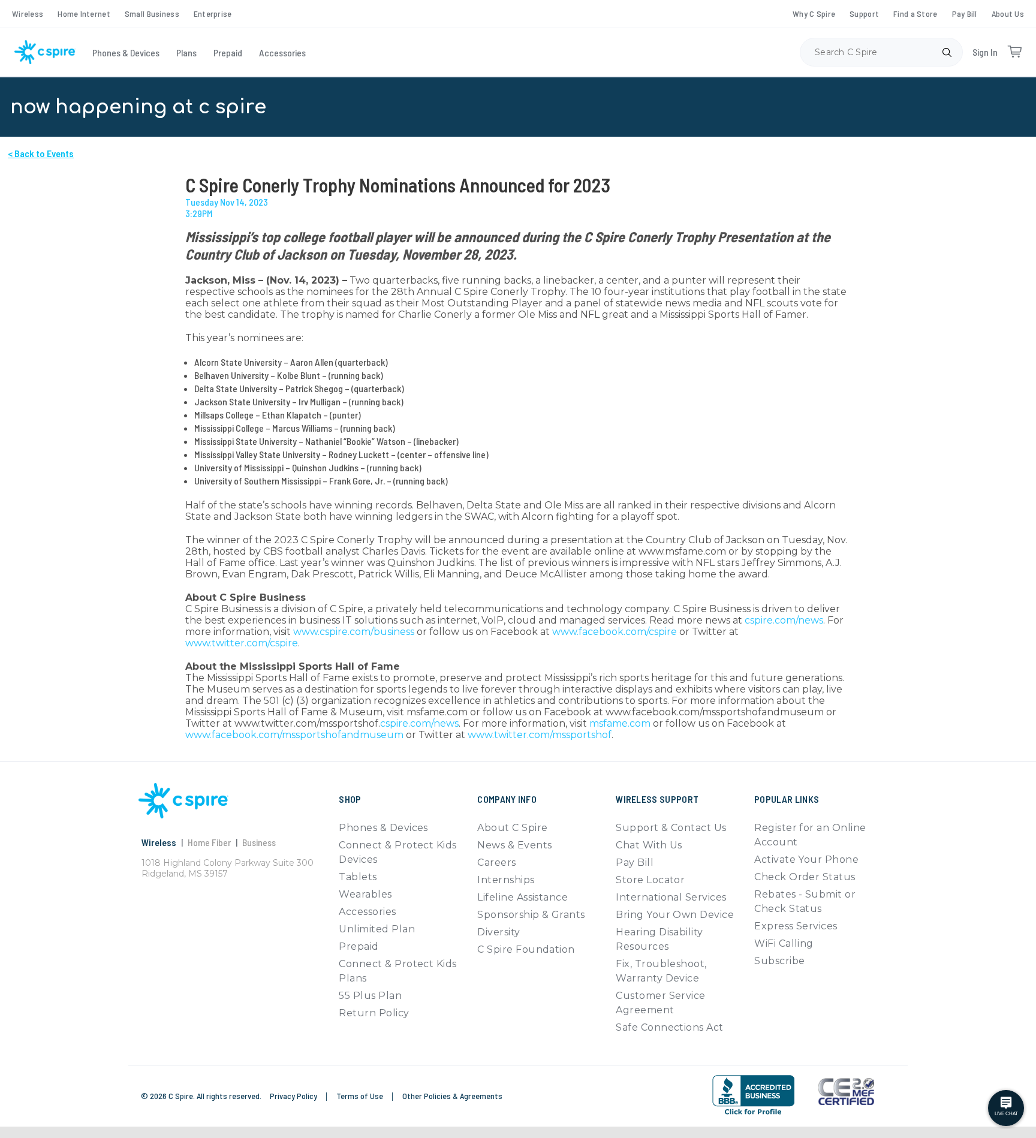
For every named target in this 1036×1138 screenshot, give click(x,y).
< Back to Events (41, 153)
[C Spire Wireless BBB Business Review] (753, 1095)
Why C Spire (814, 13)
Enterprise (213, 13)
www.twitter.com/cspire (241, 643)
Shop (350, 799)
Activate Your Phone (806, 859)
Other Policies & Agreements (452, 1096)
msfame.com (619, 723)
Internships (505, 880)
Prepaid (227, 52)
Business (259, 842)
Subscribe (779, 961)
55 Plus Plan (370, 995)
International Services (671, 897)
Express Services (796, 926)
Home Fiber (209, 842)
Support (864, 13)
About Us (1008, 13)
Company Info (507, 799)
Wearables (365, 894)
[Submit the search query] (947, 52)
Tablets (358, 877)
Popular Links (786, 799)
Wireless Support (657, 799)
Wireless (27, 13)
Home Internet (84, 13)
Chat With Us (649, 845)
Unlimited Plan (377, 929)
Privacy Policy (294, 1096)
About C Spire (512, 827)
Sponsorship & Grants (531, 914)
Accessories (282, 52)
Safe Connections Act (670, 1027)
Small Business (152, 13)
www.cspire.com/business (353, 631)
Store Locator (650, 880)
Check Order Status (805, 877)
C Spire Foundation (526, 949)
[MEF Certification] (846, 1092)
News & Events (514, 845)
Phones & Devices (125, 52)
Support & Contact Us (671, 827)
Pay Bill (964, 13)
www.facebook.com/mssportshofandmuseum (294, 734)
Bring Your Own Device (675, 914)
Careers (496, 862)
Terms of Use (360, 1096)
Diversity (498, 932)
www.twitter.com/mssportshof (540, 734)
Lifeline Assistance (522, 897)
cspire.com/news (784, 620)
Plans (186, 52)
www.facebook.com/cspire (614, 631)
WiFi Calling (784, 943)
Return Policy (374, 1013)
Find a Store (915, 13)
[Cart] (1014, 52)
